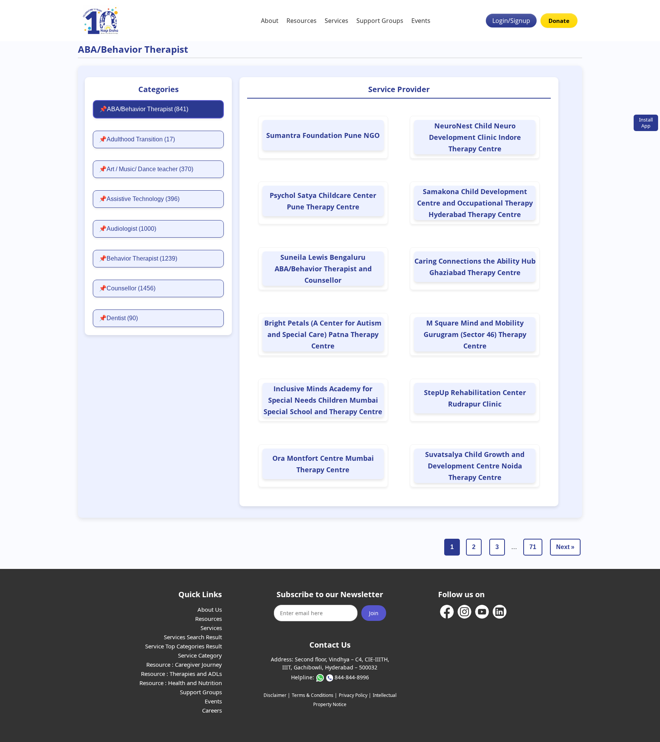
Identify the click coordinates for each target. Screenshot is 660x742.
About (269, 20)
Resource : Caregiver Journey (184, 664)
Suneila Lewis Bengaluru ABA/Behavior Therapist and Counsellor (323, 269)
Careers (212, 710)
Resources (301, 20)
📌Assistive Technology (139, 199)
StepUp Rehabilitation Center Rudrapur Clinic (475, 398)
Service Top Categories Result (183, 646)
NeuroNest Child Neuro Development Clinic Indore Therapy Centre (475, 137)
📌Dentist (118, 318)
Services (336, 20)
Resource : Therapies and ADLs (181, 673)
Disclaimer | (277, 695)
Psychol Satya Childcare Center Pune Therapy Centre (323, 201)
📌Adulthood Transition (137, 139)
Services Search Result (193, 637)
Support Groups (379, 20)
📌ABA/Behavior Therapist (143, 109)
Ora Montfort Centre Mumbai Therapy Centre (323, 464)
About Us (209, 609)
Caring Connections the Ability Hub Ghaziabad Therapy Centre (474, 266)
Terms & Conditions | (314, 695)
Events (420, 20)
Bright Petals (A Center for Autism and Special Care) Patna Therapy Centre (323, 334)
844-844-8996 (352, 677)
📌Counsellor (127, 288)
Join (374, 613)
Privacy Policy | (355, 695)
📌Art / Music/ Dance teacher (146, 169)
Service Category (200, 655)
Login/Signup (511, 20)
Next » (565, 547)
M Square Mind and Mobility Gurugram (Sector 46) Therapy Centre (475, 334)
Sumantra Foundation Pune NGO (323, 135)
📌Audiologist (127, 228)
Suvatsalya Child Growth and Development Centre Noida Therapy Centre (474, 466)
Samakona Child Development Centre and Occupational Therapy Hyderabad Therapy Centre (475, 203)
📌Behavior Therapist (138, 258)
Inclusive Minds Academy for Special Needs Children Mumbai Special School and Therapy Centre (323, 400)
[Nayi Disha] (100, 20)
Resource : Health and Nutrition (180, 683)
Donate (558, 20)
